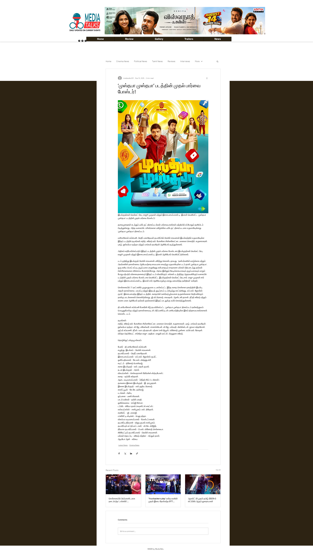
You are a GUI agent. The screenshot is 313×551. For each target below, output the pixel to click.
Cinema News (122, 61)
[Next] (259, 20)
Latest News (123, 445)
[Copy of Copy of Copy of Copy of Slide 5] (184, 28)
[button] (159, 39)
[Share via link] (137, 453)
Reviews (171, 61)
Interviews (185, 61)
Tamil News (157, 61)
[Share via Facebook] (119, 453)
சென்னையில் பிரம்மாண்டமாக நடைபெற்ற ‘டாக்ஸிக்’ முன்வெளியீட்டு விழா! (122, 500)
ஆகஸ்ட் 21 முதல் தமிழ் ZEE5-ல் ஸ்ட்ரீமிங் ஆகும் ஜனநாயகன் (202, 500)
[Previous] (110, 20)
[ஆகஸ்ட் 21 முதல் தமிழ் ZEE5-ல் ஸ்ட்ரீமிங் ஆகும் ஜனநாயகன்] (202, 484)
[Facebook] (79, 41)
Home (108, 61)
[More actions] (206, 78)
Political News (140, 61)
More (197, 61)
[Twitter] (82, 41)
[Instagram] (86, 41)
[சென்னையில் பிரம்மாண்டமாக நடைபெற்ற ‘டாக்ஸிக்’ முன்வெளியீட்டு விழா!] (123, 484)
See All (218, 470)
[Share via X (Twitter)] (125, 453)
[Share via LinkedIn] (131, 453)
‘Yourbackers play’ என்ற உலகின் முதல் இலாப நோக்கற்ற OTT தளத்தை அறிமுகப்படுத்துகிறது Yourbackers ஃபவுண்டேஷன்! (163, 500)
